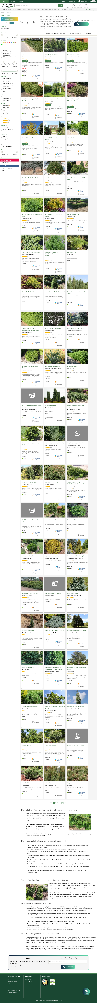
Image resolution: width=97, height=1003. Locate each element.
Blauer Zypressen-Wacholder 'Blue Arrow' (76, 292)
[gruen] (13, 42)
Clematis (51, 9)
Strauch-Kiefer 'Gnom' (28, 783)
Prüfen (12, 23)
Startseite (2, 12)
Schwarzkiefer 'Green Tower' (29, 482)
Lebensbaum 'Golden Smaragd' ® (76, 556)
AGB (9, 994)
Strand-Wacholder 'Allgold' (29, 291)
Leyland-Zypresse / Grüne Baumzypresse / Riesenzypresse (30, 329)
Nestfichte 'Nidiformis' (28, 667)
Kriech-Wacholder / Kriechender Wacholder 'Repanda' (76, 99)
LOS (61, 5)
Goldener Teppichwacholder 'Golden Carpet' (31, 406)
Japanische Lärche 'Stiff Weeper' (53, 520)
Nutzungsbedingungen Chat (14, 990)
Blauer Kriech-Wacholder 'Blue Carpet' (75, 406)
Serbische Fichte (26, 745)
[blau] (11, 42)
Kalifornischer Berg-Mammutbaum (76, 630)
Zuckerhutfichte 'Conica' (51, 54)
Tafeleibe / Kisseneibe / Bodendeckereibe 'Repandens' (75, 483)
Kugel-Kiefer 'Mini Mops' (51, 482)
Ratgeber (13, 1)
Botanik (21, 1)
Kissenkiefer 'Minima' (50, 745)
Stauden (9, 9)
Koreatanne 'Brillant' (72, 520)
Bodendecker (30, 9)
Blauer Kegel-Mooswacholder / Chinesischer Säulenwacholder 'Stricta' (53, 254)
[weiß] (2, 42)
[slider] (2, 35)
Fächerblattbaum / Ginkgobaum (30, 137)
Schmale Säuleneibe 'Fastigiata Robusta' (53, 138)
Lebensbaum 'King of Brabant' (75, 706)
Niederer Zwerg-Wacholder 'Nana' (31, 252)
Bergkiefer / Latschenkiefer (74, 783)
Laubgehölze (4, 9)
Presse (9, 985)
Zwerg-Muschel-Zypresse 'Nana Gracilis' (30, 444)
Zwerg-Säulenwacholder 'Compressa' (55, 291)
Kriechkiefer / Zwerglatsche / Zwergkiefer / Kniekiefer (30, 99)
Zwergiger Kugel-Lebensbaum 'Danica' (30, 367)
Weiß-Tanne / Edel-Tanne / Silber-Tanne (31, 520)
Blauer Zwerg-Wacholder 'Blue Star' (54, 630)
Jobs (9, 983)
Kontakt (82, 1)
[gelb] (4, 42)
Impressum (10, 996)
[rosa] (7, 42)
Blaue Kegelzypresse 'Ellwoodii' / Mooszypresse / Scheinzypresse (53, 668)
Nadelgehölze (37, 9)
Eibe (23, 54)
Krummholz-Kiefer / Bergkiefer (30, 593)
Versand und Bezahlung (7, 168)
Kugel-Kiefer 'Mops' (50, 177)
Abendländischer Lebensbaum (75, 137)
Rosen (24, 9)
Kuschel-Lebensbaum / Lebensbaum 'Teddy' (32, 215)
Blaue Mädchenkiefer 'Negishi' (53, 593)
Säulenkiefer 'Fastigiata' (28, 630)
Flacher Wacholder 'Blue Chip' (75, 745)
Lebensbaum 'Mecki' (27, 556)
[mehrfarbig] (2, 44)
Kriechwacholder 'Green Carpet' (76, 328)
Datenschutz (10, 988)
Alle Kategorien (5, 28)
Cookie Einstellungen (12, 992)
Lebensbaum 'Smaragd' (73, 54)
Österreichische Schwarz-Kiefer (53, 328)
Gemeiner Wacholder (50, 405)
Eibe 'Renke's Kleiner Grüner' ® (53, 366)
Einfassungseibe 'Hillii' (73, 214)
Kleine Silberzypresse (73, 593)
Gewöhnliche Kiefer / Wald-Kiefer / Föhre (77, 668)
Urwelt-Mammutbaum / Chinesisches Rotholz (55, 707)
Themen (70, 9)
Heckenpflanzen (19, 9)
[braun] (15, 42)
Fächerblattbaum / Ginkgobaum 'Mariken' (53, 215)
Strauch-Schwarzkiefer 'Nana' (30, 706)
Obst (13, 9)
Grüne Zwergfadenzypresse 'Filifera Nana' (76, 178)
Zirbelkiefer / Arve (72, 252)
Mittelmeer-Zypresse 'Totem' (75, 443)
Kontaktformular (5, 162)
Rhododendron (56, 9)
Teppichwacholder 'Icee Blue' (30, 177)
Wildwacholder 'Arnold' (51, 783)
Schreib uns (28, 979)
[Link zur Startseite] (7, 5)
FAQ (8, 979)
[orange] (5, 42)
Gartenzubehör (64, 9)
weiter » (94, 33)
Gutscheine (64, 1)
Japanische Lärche (72, 366)
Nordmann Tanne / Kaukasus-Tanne (54, 99)
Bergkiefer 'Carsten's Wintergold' (53, 556)
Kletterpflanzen (44, 9)
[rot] (9, 42)
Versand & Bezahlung (74, 1)
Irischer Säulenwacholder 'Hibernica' (54, 443)
